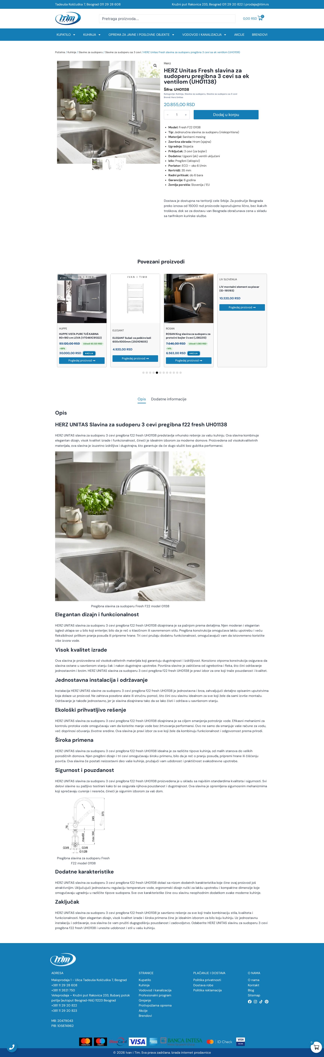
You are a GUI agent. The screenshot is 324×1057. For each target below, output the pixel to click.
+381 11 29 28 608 (64, 985)
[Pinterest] (266, 1001)
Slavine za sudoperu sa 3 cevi (123, 52)
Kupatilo (64, 35)
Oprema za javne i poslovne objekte (139, 35)
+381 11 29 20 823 (64, 1011)
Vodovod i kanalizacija (202, 35)
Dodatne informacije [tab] (168, 399)
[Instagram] (255, 1001)
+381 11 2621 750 (63, 990)
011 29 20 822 (232, 4)
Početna (60, 52)
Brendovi (259, 35)
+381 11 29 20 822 (64, 1005)
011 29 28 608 (110, 4)
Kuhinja (89, 35)
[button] (155, 65)
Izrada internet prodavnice (191, 1052)
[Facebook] (250, 1001)
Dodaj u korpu (226, 114)
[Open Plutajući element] (12, 1047)
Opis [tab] (142, 399)
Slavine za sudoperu (91, 52)
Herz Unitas (177, 97)
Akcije (239, 35)
